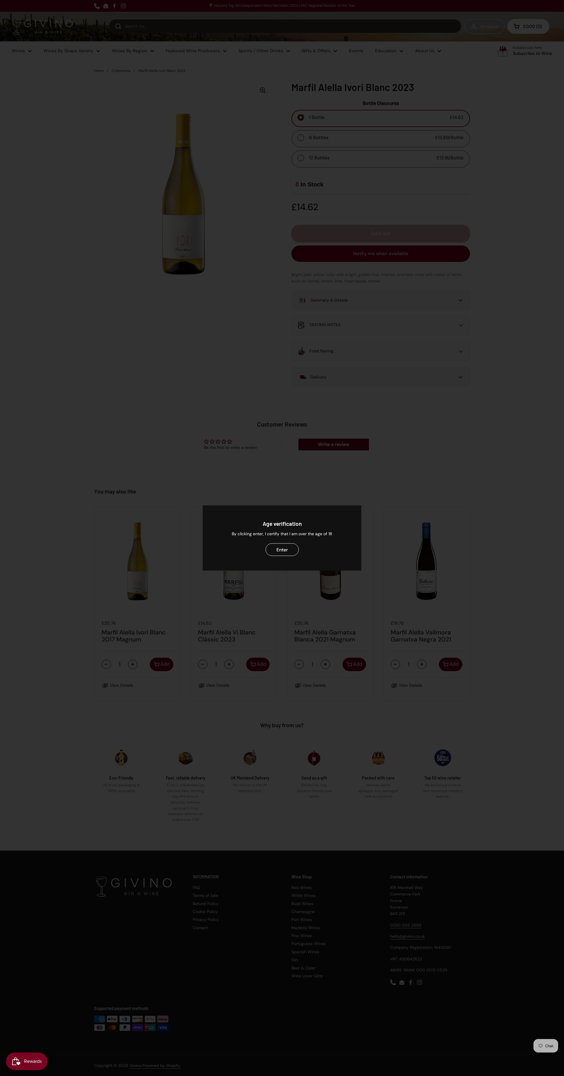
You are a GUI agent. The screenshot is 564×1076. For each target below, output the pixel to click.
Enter (282, 549)
